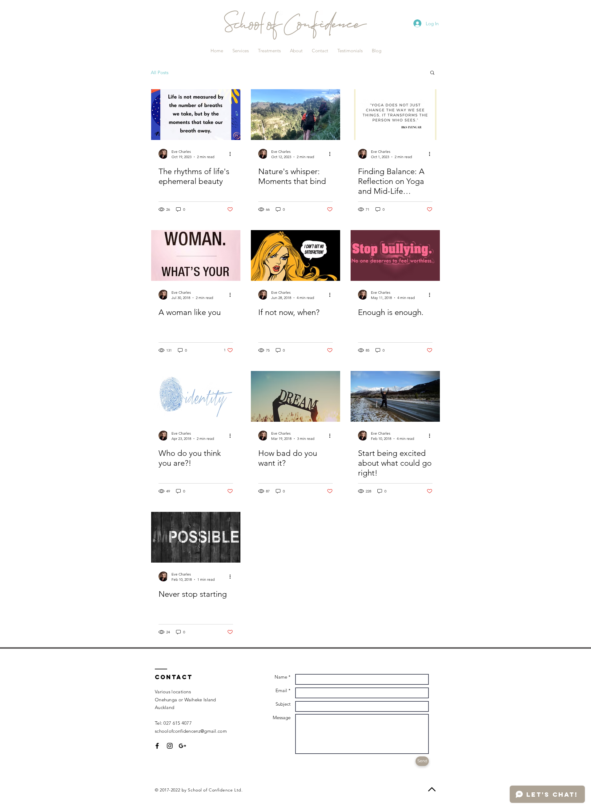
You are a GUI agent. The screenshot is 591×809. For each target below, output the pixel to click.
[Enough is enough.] (395, 255)
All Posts (159, 72)
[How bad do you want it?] (295, 396)
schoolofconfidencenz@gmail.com (191, 731)
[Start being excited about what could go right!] (395, 396)
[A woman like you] (195, 255)
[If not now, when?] (295, 255)
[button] (432, 73)
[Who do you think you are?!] (195, 396)
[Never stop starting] (195, 537)
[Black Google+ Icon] (182, 746)
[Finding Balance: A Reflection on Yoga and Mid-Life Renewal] (395, 114)
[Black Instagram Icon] (170, 746)
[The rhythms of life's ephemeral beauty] (195, 114)
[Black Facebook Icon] (157, 746)
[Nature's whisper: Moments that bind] (295, 114)
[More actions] (232, 153)
